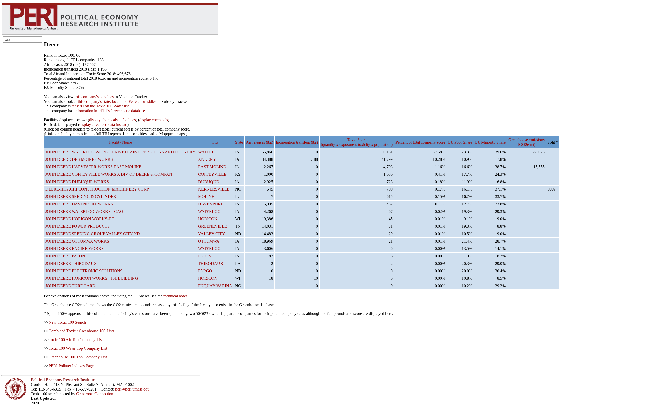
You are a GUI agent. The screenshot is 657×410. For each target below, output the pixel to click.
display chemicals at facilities (112, 120)
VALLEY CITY (211, 234)
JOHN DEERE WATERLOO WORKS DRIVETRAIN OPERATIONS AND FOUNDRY (120, 152)
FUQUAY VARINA (215, 286)
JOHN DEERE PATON (65, 256)
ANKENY (207, 159)
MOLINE (206, 196)
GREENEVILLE (212, 226)
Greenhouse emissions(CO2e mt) (526, 142)
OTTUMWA (208, 241)
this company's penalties (94, 97)
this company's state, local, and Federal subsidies (117, 101)
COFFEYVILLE (212, 174)
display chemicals (153, 120)
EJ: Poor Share (460, 142)
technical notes (175, 296)
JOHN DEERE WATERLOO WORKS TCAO (84, 211)
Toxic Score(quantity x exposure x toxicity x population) (357, 142)
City (215, 142)
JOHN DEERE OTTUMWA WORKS (77, 241)
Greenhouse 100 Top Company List (78, 357)
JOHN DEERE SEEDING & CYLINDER (80, 196)
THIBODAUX (210, 263)
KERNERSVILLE (213, 189)
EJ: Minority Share (490, 142)
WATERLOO (209, 152)
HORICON (207, 219)
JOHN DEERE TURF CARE (70, 286)
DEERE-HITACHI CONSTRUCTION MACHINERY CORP (97, 189)
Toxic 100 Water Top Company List (78, 348)
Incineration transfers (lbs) (297, 142)
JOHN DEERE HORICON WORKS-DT (79, 219)
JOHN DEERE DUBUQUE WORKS (77, 181)
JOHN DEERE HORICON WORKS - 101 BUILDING (91, 278)
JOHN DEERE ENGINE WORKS (74, 248)
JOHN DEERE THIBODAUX (71, 263)
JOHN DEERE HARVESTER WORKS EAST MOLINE (93, 167)
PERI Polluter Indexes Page (71, 366)
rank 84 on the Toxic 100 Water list (100, 106)
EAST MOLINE (212, 167)
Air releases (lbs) (259, 142)
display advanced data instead (103, 124)
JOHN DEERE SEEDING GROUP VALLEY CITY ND (92, 234)
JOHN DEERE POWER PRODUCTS (77, 226)
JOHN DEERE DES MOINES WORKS (79, 159)
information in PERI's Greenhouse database (109, 110)
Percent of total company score (420, 142)
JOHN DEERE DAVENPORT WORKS (79, 204)
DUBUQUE (208, 181)
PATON (204, 256)
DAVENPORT (210, 204)
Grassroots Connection (94, 394)
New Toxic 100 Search (67, 322)
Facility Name (120, 142)
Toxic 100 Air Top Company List (76, 339)
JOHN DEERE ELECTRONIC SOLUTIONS (83, 271)
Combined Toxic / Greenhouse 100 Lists (81, 331)
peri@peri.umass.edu (132, 389)
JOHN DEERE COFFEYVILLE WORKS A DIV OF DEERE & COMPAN (108, 174)
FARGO (205, 271)
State (239, 142)
